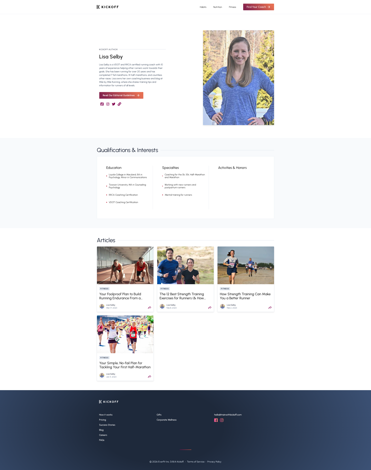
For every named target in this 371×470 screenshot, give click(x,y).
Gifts (159, 414)
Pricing (102, 419)
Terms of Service (195, 461)
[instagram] (221, 421)
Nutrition (217, 7)
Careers (103, 435)
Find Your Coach (256, 7)
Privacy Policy (214, 461)
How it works (105, 414)
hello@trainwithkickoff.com (228, 414)
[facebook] (216, 421)
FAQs (101, 440)
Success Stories (107, 424)
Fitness (232, 7)
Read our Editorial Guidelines (119, 95)
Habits (203, 7)
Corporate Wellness (167, 419)
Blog (101, 430)
